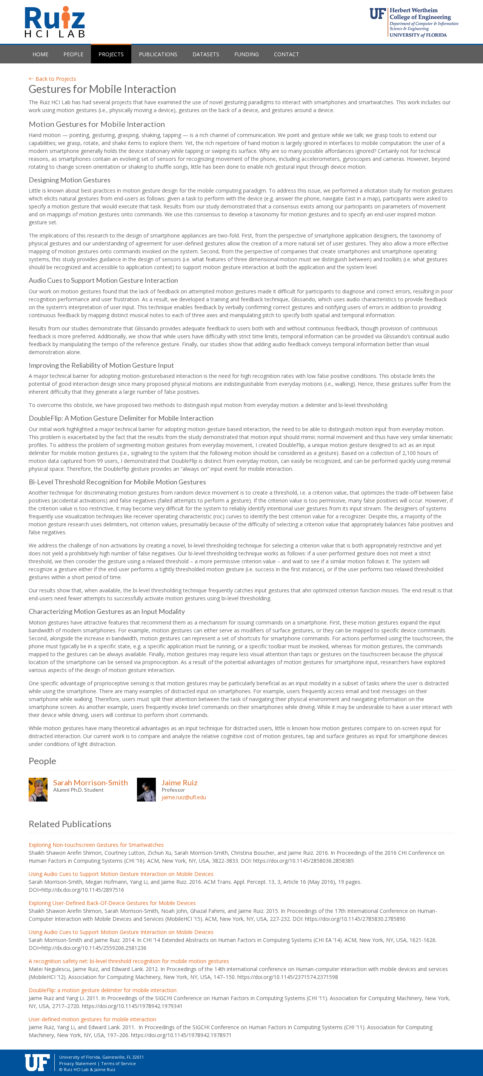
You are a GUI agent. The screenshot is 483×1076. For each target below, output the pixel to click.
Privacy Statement (77, 1063)
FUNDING (246, 54)
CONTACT (286, 54)
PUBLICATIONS (158, 54)
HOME (40, 54)
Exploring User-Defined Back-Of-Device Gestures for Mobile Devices (112, 902)
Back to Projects (55, 78)
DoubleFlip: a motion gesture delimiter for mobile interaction (103, 990)
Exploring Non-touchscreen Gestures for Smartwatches (96, 844)
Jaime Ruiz (180, 782)
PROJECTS (114, 54)
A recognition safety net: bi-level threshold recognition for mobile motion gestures (129, 961)
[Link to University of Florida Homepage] (37, 1062)
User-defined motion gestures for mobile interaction (92, 1019)
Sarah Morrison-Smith (90, 782)
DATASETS (205, 54)
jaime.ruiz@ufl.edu (184, 797)
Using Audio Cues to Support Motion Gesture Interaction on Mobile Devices (121, 873)
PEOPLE (73, 54)
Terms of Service (118, 1063)
